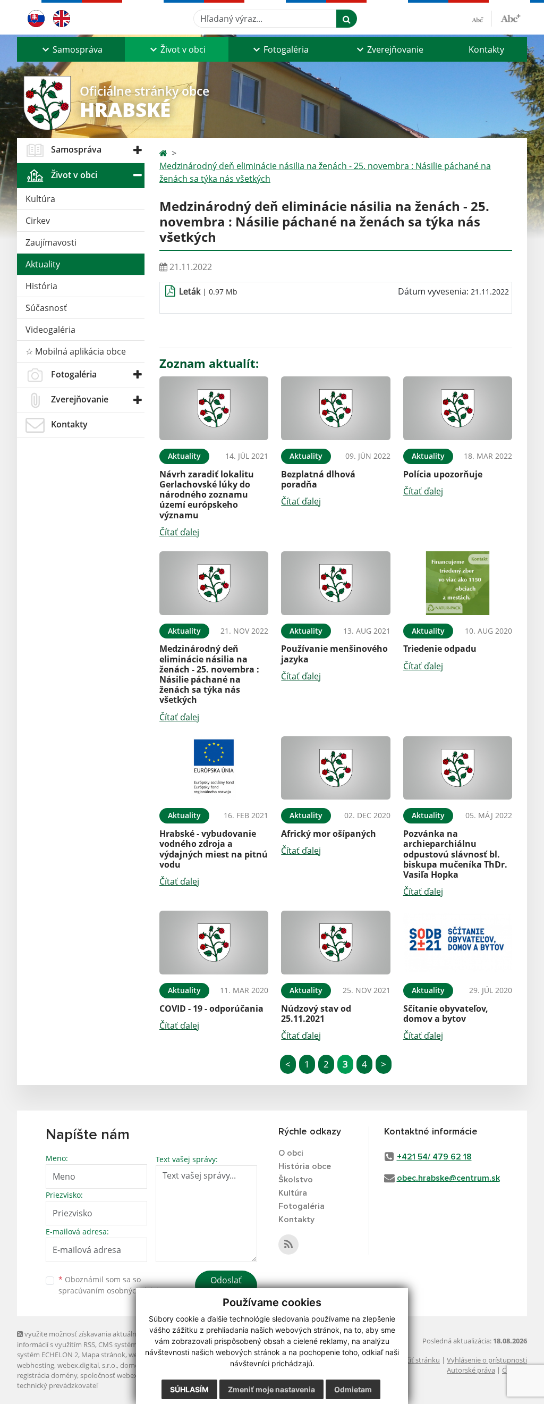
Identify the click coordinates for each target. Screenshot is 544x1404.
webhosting (35, 1365)
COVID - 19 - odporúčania (211, 1008)
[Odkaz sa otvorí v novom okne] (288, 1244)
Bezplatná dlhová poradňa (318, 479)
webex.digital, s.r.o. (87, 1365)
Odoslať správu (226, 1286)
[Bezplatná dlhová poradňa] (335, 408)
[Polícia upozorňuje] (457, 408)
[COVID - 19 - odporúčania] (213, 942)
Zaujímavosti (51, 242)
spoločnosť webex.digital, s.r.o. (128, 1375)
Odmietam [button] (353, 1389)
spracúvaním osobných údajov (112, 1290)
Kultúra (40, 199)
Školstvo (295, 1179)
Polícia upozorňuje (442, 474)
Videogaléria (50, 329)
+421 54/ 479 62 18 (434, 1157)
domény (133, 1365)
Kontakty (486, 49)
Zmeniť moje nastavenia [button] (271, 1389)
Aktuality (43, 264)
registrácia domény (47, 1375)
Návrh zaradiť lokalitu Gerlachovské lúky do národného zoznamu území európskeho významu (206, 494)
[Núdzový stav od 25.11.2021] (335, 942)
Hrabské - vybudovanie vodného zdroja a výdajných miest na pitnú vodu (213, 849)
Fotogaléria (301, 1206)
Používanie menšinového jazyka (334, 654)
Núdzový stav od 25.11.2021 (316, 1013)
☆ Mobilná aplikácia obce (76, 351)
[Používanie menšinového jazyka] (335, 583)
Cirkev (38, 220)
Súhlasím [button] (189, 1389)
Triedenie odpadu (440, 648)
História (41, 286)
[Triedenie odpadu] (457, 583)
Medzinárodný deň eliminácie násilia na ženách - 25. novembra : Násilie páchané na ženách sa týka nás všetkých (325, 172)
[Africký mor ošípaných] (335, 768)
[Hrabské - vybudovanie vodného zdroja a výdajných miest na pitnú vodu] (213, 768)
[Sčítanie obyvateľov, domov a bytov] (457, 942)
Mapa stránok (103, 1354)
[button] (71, 49)
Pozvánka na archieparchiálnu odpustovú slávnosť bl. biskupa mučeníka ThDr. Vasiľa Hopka (455, 854)
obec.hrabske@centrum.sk (448, 1178)
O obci (290, 1153)
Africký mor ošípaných (328, 833)
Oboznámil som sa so (112, 1285)
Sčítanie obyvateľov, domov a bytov (445, 1013)
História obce (304, 1166)
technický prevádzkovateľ (57, 1385)
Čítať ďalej (179, 532)
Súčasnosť (46, 308)
